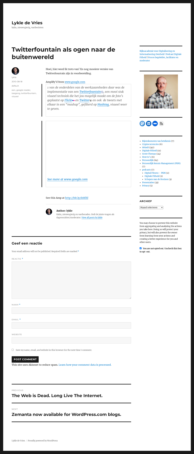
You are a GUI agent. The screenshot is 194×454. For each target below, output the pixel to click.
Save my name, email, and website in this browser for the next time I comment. (54, 350)
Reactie (17, 259)
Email (16, 319)
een (13, 90)
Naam (16, 304)
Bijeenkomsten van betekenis (156, 141)
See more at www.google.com (67, 179)
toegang (16, 93)
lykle (14, 77)
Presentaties (148, 182)
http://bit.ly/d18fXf (76, 197)
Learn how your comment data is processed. (85, 364)
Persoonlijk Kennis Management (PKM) (161, 163)
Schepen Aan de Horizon (156, 179)
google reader (23, 90)
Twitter (84, 100)
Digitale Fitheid (149, 150)
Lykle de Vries (27, 22)
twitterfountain (28, 93)
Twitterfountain (90, 92)
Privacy (145, 185)
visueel (15, 96)
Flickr (68, 100)
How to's (146, 157)
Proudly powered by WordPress (43, 440)
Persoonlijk (147, 160)
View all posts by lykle (92, 217)
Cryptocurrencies (150, 144)
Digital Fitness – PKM (155, 173)
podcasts (146, 169)
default (15, 86)
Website (17, 334)
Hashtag (103, 104)
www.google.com (75, 81)
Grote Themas (149, 154)
